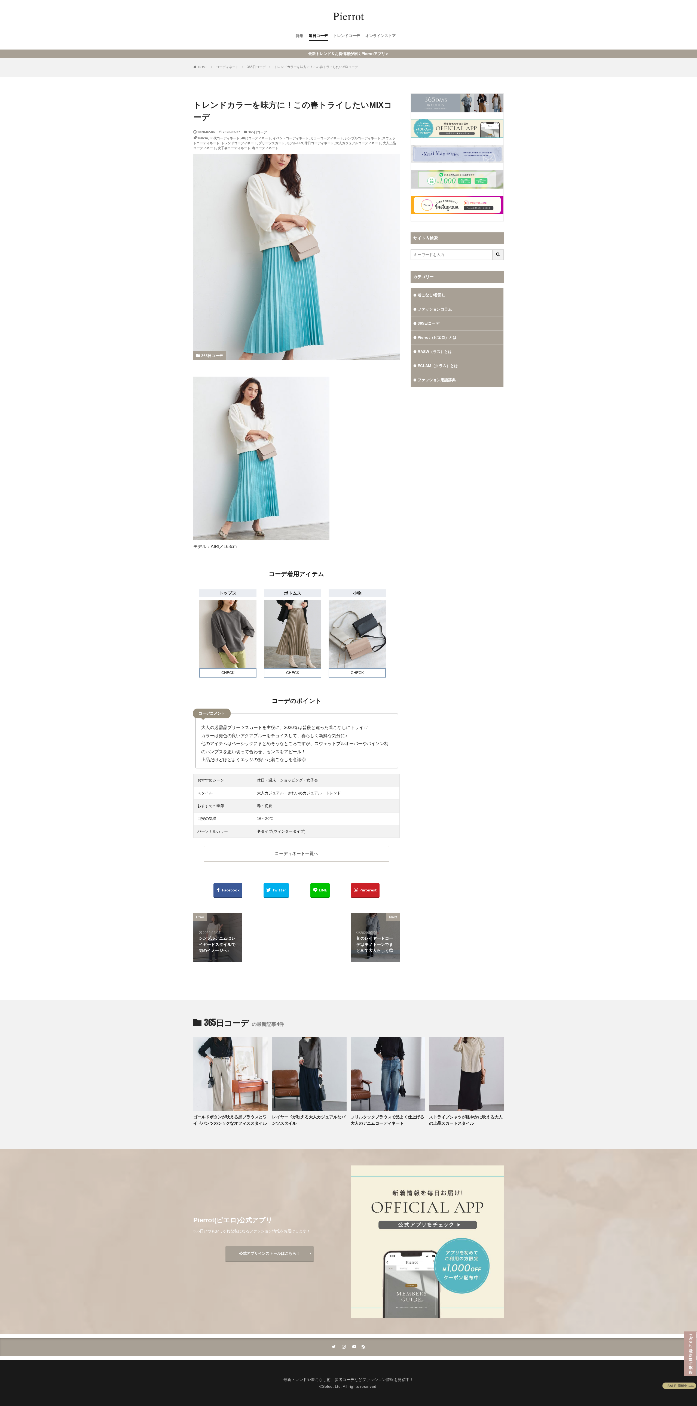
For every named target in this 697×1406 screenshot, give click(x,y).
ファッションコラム (435, 309)
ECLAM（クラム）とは (438, 366)
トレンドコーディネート (239, 143)
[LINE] (320, 890)
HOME (203, 67)
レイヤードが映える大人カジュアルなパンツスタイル (309, 1120)
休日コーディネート (319, 143)
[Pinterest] (365, 890)
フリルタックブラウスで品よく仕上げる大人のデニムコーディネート (387, 1120)
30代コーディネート (225, 138)
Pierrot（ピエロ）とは (437, 337)
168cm (202, 138)
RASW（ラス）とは (435, 351)
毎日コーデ (318, 35)
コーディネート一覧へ (296, 853)
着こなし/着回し (431, 295)
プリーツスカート (272, 143)
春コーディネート (265, 148)
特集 (299, 35)
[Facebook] (227, 890)
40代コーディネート (256, 138)
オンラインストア (380, 35)
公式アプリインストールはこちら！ (269, 1253)
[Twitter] (276, 890)
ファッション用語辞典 (437, 380)
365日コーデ (256, 67)
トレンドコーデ (346, 35)
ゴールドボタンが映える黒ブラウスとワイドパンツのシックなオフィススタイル (230, 1120)
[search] (498, 254)
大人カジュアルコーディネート (358, 143)
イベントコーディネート (291, 138)
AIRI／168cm (224, 546)
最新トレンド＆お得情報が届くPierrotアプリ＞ (348, 53)
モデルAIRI (294, 143)
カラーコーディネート (326, 138)
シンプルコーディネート (363, 138)
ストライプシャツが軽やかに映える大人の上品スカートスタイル (466, 1120)
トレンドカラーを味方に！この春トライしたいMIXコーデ (316, 67)
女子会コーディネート (234, 148)
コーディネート (227, 67)
